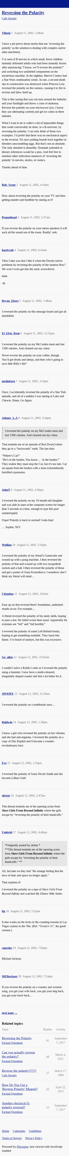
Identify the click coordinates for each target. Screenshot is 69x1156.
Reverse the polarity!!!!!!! (19, 1071)
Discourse (22, 1146)
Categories (19, 1131)
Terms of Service (12, 1138)
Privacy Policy (33, 1138)
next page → (9, 1013)
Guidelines (35, 1131)
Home (5, 1131)
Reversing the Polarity (23, 12)
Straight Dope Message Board (19, 3)
